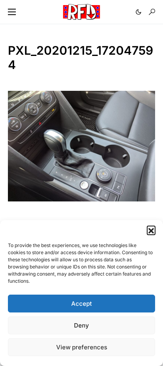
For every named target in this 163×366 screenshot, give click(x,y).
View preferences (81, 347)
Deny (81, 325)
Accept (81, 303)
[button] (151, 230)
